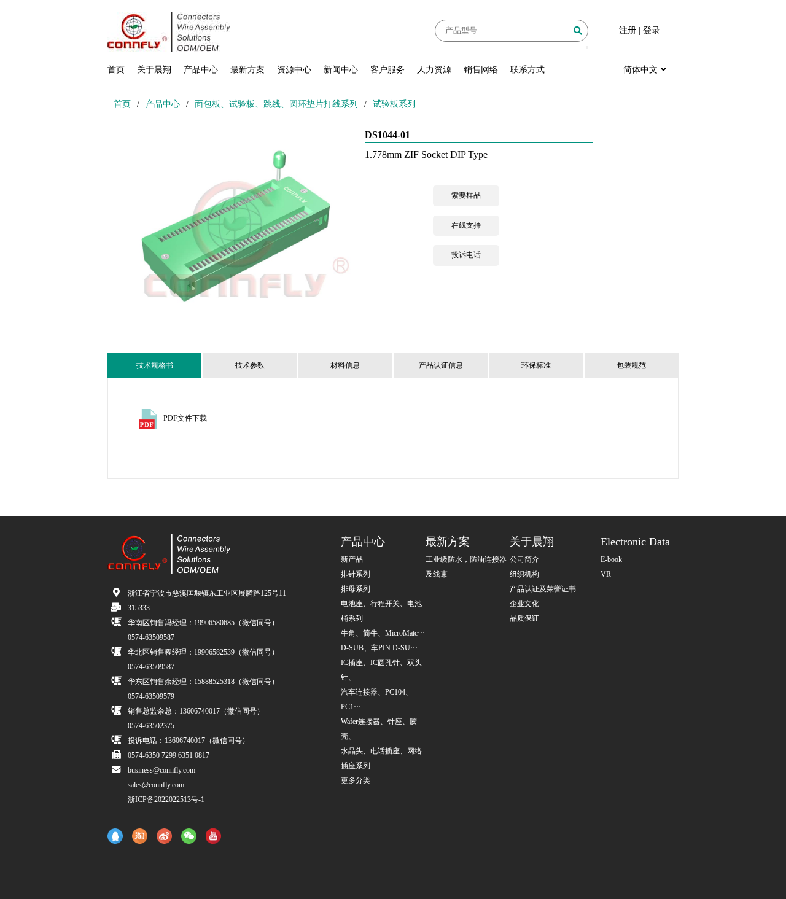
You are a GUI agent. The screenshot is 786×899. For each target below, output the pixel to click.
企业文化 (524, 603)
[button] (587, 47)
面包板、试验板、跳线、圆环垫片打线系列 (276, 104)
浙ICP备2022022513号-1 (166, 799)
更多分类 (355, 780)
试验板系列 (394, 104)
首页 (116, 69)
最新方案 (247, 69)
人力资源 (434, 69)
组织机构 (524, 574)
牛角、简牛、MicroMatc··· (383, 633)
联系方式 (527, 69)
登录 (651, 30)
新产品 (352, 559)
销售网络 (481, 69)
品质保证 (524, 618)
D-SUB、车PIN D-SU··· (379, 648)
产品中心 (201, 69)
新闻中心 (341, 69)
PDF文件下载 (185, 418)
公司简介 (524, 559)
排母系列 (355, 589)
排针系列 (355, 574)
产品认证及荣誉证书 (543, 589)
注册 (627, 30)
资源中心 (294, 69)
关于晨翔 (154, 69)
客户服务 (387, 69)
